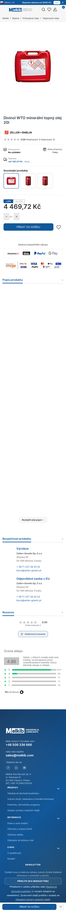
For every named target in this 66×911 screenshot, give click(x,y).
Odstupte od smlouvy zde (20, 840)
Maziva (15, 18)
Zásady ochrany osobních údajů (23, 810)
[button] (33, 520)
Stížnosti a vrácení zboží (19, 829)
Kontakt (11, 858)
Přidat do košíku (28, 227)
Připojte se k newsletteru (33, 881)
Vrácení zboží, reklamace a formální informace (30, 799)
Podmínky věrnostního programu (23, 804)
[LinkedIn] (16, 767)
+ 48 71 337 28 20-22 (28, 566)
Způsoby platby (15, 834)
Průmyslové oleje (31, 18)
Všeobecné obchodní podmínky (23, 793)
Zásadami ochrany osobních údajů (33, 899)
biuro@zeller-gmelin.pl (28, 570)
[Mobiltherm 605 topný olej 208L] (28, 181)
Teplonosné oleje (51, 18)
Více (57, 3)
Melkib (5, 18)
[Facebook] (8, 767)
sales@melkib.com (20, 755)
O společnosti (14, 853)
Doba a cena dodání (17, 823)
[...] (33, 66)
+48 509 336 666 (19, 745)
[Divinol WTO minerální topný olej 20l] (11, 180)
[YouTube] (24, 767)
